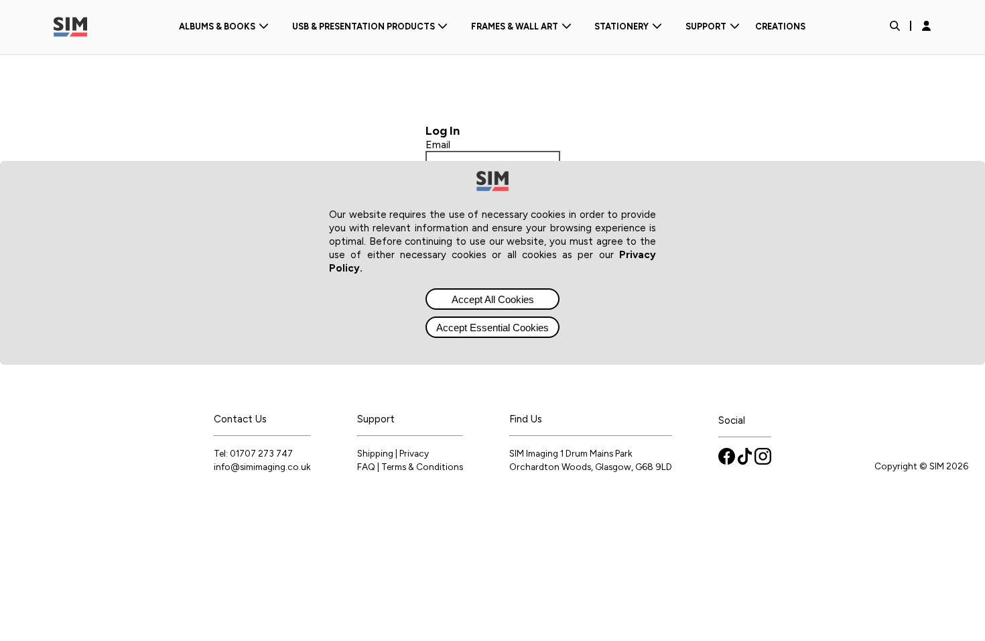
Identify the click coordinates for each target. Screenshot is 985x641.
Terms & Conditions (422, 466)
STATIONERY (621, 26)
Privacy (414, 453)
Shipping (375, 453)
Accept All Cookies (493, 299)
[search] (895, 27)
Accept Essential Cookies (492, 327)
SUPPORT (705, 26)
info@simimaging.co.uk (262, 466)
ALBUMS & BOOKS (217, 26)
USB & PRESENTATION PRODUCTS (363, 26)
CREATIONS (780, 26)
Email (437, 144)
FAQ (366, 466)
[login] (926, 27)
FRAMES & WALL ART (514, 26)
